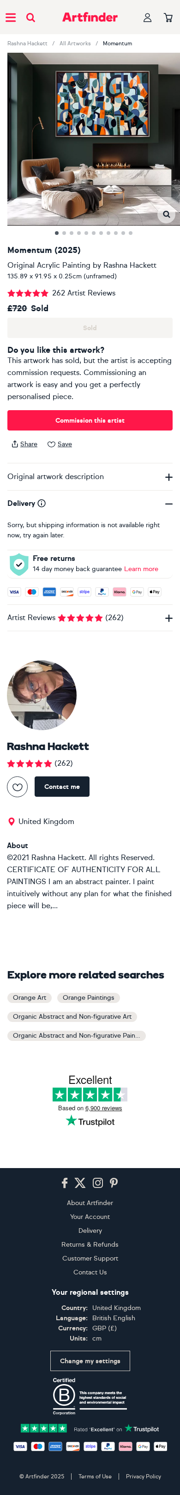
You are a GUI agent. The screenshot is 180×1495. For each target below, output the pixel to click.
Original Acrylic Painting (48, 265)
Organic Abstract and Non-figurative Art (72, 1017)
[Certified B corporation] (90, 1396)
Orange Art (29, 998)
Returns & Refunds (90, 1245)
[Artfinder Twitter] (80, 1183)
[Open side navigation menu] (10, 17)
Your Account (90, 1217)
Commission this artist (90, 421)
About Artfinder (90, 1203)
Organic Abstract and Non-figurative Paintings (79, 1036)
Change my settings (90, 1361)
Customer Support (90, 1258)
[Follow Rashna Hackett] (17, 786)
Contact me (62, 787)
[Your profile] (147, 17)
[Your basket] (168, 18)
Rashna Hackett (27, 43)
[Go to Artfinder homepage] (90, 17)
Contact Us (90, 1272)
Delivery (90, 1231)
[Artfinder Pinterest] (114, 1183)
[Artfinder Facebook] (64, 1183)
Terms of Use (95, 1476)
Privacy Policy (143, 1476)
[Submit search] (30, 17)
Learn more (141, 569)
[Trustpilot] (90, 1427)
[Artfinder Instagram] (98, 1183)
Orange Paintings (88, 998)
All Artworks (75, 43)
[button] (166, 214)
